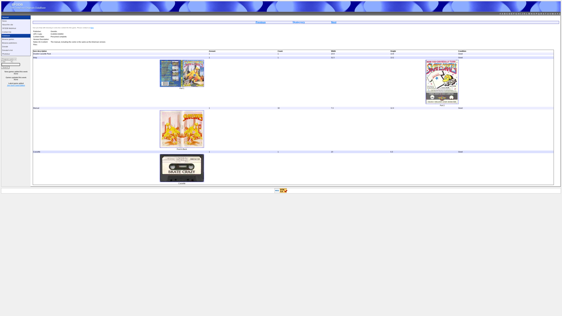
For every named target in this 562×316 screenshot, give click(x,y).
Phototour (6, 54)
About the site (7, 25)
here (92, 28)
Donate (5, 47)
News (4, 21)
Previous (261, 22)
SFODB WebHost (9, 28)
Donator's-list (7, 50)
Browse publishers (9, 43)
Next (333, 22)
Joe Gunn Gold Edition (16, 85)
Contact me (6, 32)
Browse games (8, 39)
